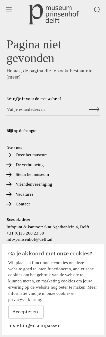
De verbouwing (30, 164)
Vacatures (24, 194)
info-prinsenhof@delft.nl (29, 239)
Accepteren (25, 312)
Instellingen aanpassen (34, 325)
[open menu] (8, 9)
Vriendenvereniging (34, 184)
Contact (23, 204)
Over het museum (32, 154)
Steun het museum (32, 174)
